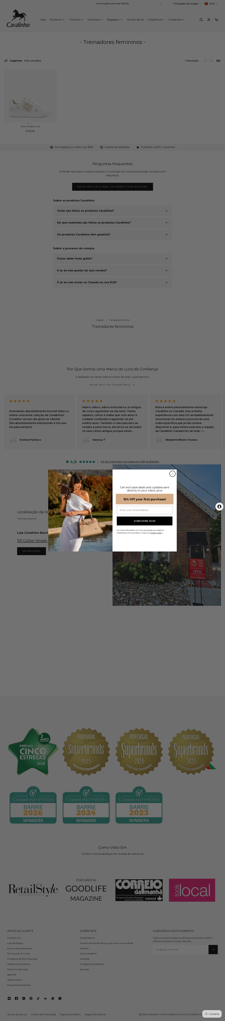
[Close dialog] (172, 474)
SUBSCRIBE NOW (144, 520)
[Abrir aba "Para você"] (219, 507)
